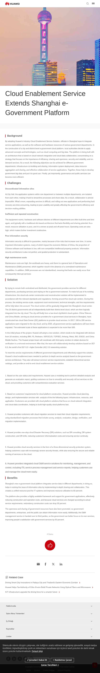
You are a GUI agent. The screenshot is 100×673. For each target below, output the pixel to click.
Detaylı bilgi (37, 651)
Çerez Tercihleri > (50, 665)
